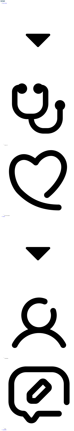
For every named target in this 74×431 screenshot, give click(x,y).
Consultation (4, 429)
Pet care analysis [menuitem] (7, 215)
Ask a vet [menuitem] (5, 145)
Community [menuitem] (6, 358)
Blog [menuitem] (5, 428)
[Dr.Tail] (2, 1)
